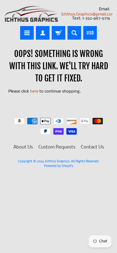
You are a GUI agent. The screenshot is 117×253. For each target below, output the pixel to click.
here (34, 92)
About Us (23, 147)
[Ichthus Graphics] (31, 14)
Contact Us (92, 147)
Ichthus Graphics (57, 161)
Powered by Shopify (58, 166)
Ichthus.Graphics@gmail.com (88, 14)
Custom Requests (56, 147)
